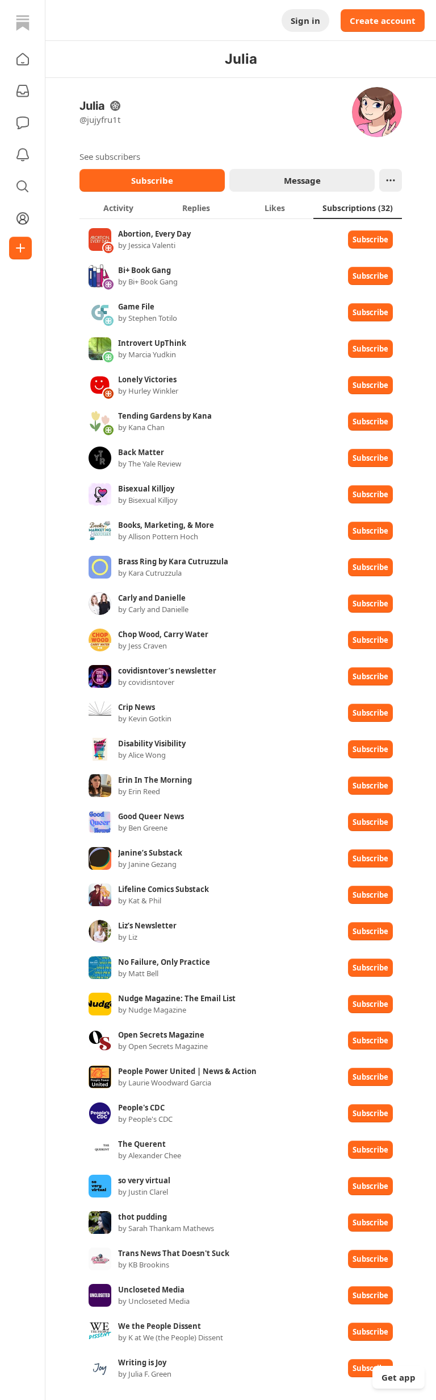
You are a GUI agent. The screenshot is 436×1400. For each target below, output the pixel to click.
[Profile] (22, 218)
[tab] (118, 207)
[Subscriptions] (22, 91)
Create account (383, 20)
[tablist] (240, 207)
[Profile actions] (390, 180)
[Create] (20, 248)
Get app (399, 1377)
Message (302, 180)
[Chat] (22, 123)
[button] (22, 59)
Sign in (305, 20)
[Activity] (22, 154)
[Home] (22, 22)
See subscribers (109, 156)
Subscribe (152, 180)
